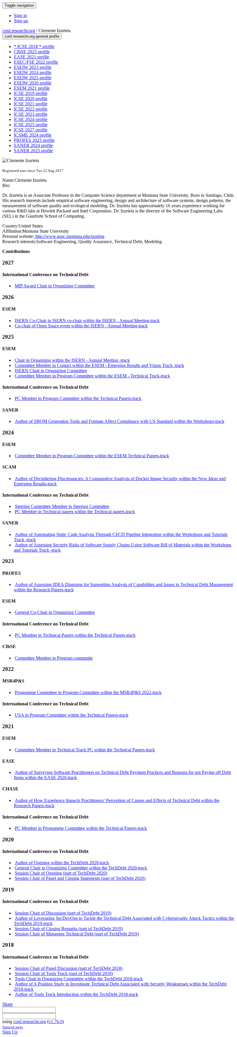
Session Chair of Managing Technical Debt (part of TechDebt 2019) (77, 933)
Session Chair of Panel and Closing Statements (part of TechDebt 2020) (80, 878)
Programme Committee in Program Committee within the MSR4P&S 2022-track (88, 692)
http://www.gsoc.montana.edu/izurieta (69, 236)
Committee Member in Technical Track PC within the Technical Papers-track (85, 749)
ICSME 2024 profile (32, 135)
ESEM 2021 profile (32, 88)
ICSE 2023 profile (30, 114)
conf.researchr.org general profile (32, 36)
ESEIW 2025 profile (32, 77)
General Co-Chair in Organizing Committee (55, 612)
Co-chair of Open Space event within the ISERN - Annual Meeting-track (81, 325)
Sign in (20, 15)
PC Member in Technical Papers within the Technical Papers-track (75, 635)
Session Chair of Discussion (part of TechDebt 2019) (63, 913)
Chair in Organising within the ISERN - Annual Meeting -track (72, 360)
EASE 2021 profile (31, 56)
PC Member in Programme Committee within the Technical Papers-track (81, 828)
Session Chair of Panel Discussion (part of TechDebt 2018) (69, 968)
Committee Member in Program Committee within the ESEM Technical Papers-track (92, 455)
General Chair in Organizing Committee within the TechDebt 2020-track (81, 867)
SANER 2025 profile (33, 150)
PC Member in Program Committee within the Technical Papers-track (78, 398)
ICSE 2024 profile (30, 119)
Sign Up (10, 1031)
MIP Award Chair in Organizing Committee (55, 285)
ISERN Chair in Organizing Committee (51, 370)
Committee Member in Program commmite (54, 658)
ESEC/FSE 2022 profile (36, 62)
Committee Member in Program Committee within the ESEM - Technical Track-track (92, 375)
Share (7, 1004)
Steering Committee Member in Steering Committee (62, 506)
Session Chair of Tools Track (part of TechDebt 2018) (64, 973)
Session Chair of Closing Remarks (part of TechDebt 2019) (69, 928)
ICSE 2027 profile (30, 129)
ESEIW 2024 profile (32, 72)
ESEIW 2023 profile (32, 67)
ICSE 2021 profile (30, 103)
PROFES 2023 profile (34, 140)
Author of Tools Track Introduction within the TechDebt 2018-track (76, 994)
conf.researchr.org (18, 30)
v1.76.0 (55, 1021)
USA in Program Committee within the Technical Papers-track (71, 715)
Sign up (21, 20)
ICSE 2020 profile (30, 98)
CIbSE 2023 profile (32, 51)
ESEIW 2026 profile (32, 82)
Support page (12, 1027)
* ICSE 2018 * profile (34, 46)
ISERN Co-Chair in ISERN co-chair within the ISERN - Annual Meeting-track (87, 320)
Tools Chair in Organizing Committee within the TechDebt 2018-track (79, 978)
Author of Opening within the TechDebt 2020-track (62, 862)
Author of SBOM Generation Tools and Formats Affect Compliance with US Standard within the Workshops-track (119, 421)
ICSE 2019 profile (30, 93)
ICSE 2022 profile (30, 109)
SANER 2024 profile (33, 145)
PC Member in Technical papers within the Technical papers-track (75, 511)
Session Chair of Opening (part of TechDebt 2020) (61, 873)
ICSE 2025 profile (30, 124)
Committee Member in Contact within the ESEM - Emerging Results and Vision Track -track (99, 365)
